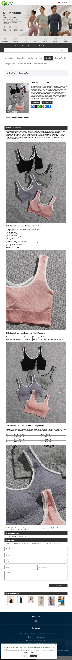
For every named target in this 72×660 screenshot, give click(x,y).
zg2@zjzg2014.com (39, 640)
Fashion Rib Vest (51, 607)
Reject (24, 656)
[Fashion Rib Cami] (61, 601)
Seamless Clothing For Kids (31, 605)
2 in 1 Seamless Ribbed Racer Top (21, 605)
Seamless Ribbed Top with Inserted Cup (11, 605)
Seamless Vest (26, 46)
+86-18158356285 (38, 637)
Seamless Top (24, 73)
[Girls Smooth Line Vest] (17, 98)
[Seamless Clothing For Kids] (31, 600)
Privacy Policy (29, 652)
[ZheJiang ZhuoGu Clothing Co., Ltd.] (8, 5)
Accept (34, 656)
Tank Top (18, 46)
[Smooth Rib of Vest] (41, 601)
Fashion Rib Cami (61, 607)
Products (11, 46)
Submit (58, 585)
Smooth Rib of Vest (41, 607)
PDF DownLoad (47, 102)
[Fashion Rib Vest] (51, 601)
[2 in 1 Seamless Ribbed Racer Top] (21, 600)
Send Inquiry (35, 102)
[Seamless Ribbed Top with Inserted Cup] (11, 600)
